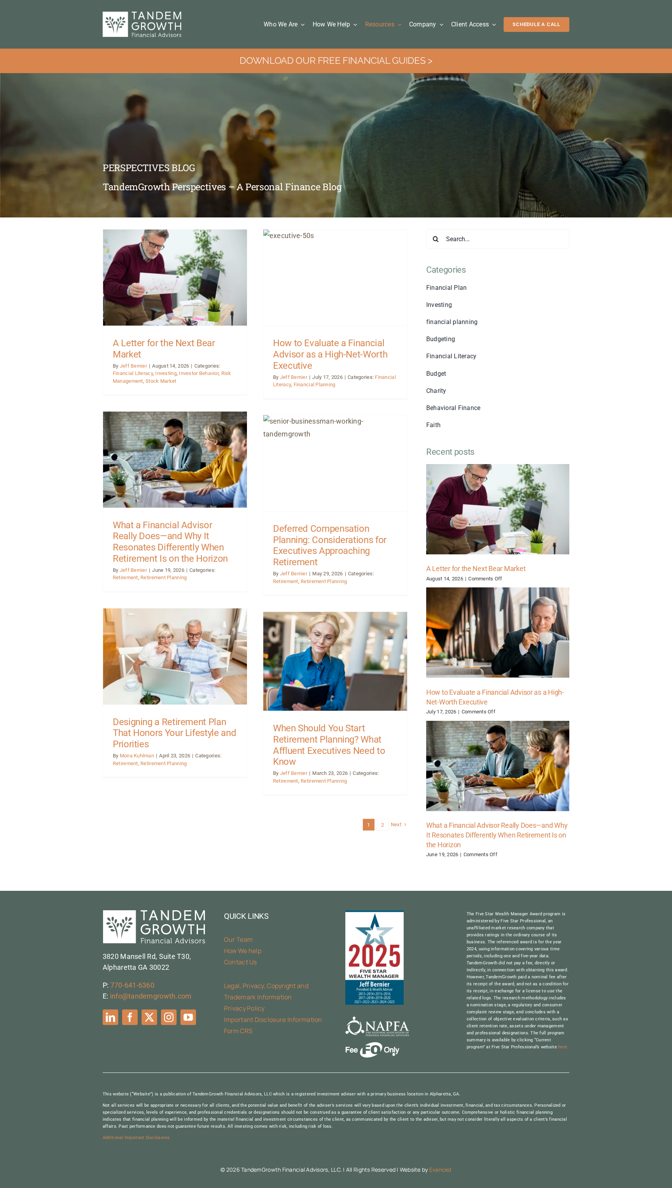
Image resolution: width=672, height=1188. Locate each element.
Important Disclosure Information (273, 1019)
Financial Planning (315, 384)
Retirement (125, 577)
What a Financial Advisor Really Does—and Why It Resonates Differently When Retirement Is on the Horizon (170, 542)
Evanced (440, 1169)
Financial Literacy (133, 373)
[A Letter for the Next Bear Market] (497, 509)
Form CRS (238, 1031)
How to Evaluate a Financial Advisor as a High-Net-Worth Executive (330, 354)
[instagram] (169, 1017)
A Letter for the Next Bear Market (475, 569)
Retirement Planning (163, 577)
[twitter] (149, 1017)
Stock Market (160, 381)
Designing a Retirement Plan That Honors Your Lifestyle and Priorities (174, 733)
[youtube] (188, 1017)
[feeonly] (372, 1045)
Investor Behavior (199, 373)
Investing (165, 373)
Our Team (238, 939)
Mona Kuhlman (137, 756)
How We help (242, 950)
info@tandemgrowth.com (151, 996)
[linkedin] (110, 1017)
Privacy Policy (244, 1008)
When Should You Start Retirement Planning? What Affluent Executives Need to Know (329, 745)
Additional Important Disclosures (136, 1137)
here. (563, 1047)
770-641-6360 (132, 985)
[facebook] (130, 1017)
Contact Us (240, 962)
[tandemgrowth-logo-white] (142, 15)
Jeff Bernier (133, 366)
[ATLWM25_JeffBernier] (374, 913)
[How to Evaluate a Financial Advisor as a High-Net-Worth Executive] (497, 632)
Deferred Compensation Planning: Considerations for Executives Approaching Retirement (330, 545)
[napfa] (377, 1020)
